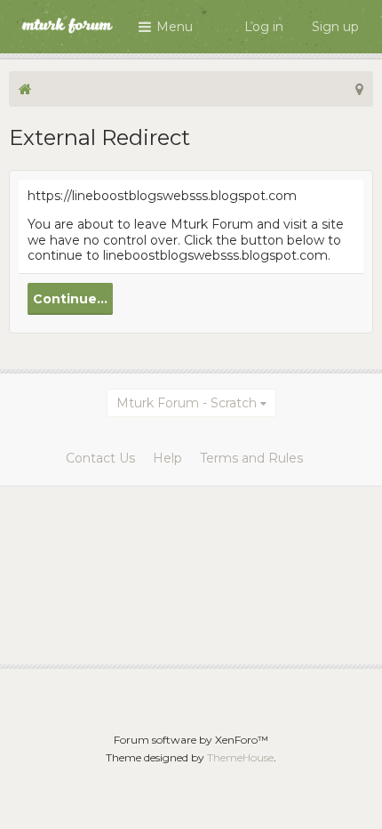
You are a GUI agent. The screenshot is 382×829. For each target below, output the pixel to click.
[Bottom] (345, 792)
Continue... (70, 299)
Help (167, 458)
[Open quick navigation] (359, 89)
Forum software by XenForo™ (191, 739)
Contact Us (100, 458)
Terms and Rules (251, 458)
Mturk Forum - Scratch (186, 403)
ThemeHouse (240, 757)
